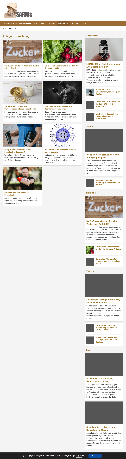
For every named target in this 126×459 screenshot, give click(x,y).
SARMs (52, 23)
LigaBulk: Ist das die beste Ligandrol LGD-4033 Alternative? (107, 116)
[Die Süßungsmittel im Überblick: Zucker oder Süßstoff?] (22, 51)
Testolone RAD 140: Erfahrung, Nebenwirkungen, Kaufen (108, 182)
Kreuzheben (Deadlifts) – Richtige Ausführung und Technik (107, 339)
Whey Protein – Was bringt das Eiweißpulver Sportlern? (17, 150)
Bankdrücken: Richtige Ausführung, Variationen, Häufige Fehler (106, 327)
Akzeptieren (95, 456)
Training (75, 23)
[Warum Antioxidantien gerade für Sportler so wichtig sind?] (62, 92)
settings (79, 457)
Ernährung (63, 23)
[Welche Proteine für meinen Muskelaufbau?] (22, 178)
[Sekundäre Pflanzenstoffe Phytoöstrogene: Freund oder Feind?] (22, 92)
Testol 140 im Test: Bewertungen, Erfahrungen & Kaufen (108, 91)
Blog (84, 23)
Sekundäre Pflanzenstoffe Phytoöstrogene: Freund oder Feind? (20, 107)
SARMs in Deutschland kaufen (18, 23)
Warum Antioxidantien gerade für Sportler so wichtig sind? (59, 107)
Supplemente (40, 23)
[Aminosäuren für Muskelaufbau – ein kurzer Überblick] (62, 135)
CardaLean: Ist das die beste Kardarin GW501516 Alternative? (108, 104)
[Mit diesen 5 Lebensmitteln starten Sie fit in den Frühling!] (62, 51)
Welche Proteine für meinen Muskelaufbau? (16, 194)
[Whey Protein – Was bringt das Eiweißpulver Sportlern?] (22, 135)
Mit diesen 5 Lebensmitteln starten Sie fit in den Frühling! (108, 248)
